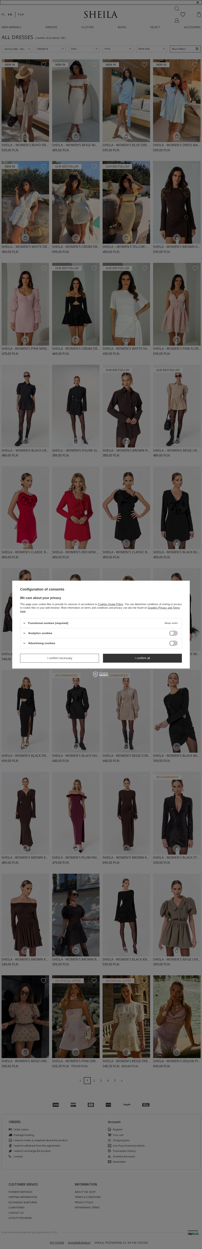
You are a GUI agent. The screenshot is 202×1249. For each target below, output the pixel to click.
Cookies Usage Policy (110, 604)
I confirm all (142, 658)
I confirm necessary (59, 658)
